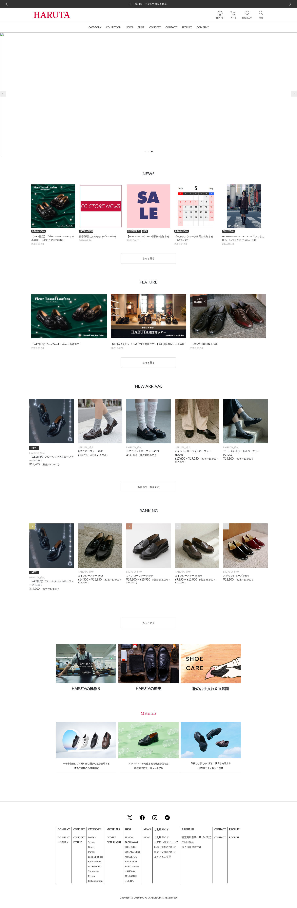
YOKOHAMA (132, 866)
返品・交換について (165, 852)
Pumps (91, 852)
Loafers (92, 837)
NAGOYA (130, 871)
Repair (91, 876)
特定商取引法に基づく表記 (196, 837)
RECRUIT (234, 837)
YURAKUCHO (132, 852)
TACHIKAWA (131, 842)
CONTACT (220, 837)
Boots (91, 847)
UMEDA (129, 881)
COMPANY (64, 837)
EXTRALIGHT (114, 842)
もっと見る (148, 258)
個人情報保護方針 (191, 847)
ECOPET (111, 837)
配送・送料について (165, 847)
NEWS (147, 837)
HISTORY (63, 842)
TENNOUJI (131, 876)
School (92, 842)
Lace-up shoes (95, 857)
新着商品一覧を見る (148, 487)
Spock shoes (94, 861)
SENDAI (129, 837)
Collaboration (95, 881)
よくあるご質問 (162, 857)
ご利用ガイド (161, 837)
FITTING (77, 842)
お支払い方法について (166, 842)
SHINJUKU (131, 847)
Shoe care (93, 871)
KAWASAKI (131, 861)
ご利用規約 (188, 842)
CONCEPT (79, 837)
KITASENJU (131, 857)
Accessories (94, 866)
